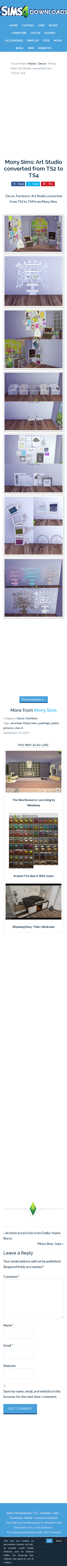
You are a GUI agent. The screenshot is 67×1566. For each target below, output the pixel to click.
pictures (8, 728)
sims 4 (19, 728)
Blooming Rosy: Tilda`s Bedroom (33, 926)
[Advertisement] (33, 118)
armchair (16, 723)
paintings (44, 723)
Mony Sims (45, 710)
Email (8, 1345)
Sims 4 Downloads (33, 12)
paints (55, 723)
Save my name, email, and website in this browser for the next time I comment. (32, 1394)
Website (9, 1366)
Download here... (33, 699)
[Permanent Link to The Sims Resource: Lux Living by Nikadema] (33, 791)
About (59, 1540)
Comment (11, 1276)
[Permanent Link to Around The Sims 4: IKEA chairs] (33, 867)
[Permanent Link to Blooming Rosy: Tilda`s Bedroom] (33, 918)
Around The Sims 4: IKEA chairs (33, 876)
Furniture (31, 718)
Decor (21, 718)
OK (49, 1540)
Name (8, 1325)
